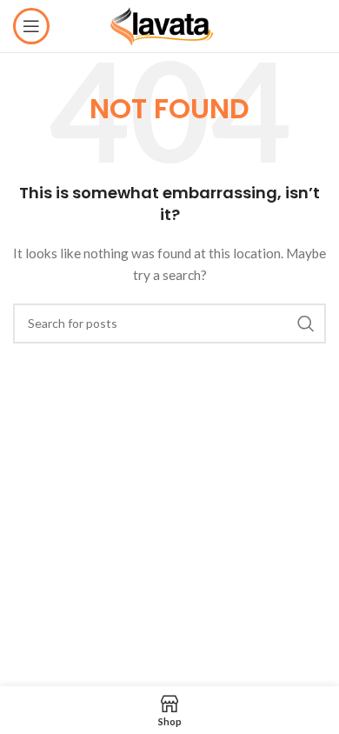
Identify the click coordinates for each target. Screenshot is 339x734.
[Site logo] (169, 24)
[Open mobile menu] (31, 26)
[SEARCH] (306, 324)
